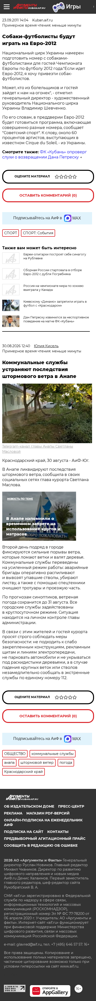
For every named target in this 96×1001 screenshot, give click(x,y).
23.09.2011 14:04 (15, 20)
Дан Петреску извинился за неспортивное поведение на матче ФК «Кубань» (56, 319)
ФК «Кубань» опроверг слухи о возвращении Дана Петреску (44, 154)
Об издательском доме (29, 806)
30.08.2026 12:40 (16, 346)
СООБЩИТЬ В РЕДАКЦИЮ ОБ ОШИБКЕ (41, 845)
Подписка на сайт (23, 831)
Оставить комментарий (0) (48, 195)
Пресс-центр (71, 806)
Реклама (13, 813)
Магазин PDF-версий (48, 813)
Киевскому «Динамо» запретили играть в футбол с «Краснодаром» (55, 303)
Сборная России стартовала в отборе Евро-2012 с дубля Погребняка (52, 272)
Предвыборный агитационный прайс (44, 838)
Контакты (57, 831)
